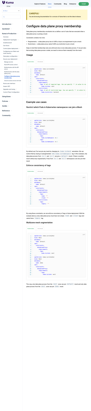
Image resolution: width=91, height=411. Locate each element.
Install (84, 4)
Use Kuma (6, 45)
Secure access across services (12, 80)
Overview (5, 37)
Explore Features (40, 4)
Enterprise (72, 4)
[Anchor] (24, 26)
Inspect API (6, 86)
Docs (49, 4)
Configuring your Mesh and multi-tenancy (11, 52)
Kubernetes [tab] (30, 61)
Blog (65, 4)
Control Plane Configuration (11, 92)
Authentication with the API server (11, 68)
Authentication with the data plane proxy (11, 72)
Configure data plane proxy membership (12, 77)
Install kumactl (7, 43)
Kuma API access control (11, 64)
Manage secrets (8, 62)
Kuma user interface (9, 83)
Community (57, 4)
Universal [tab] (40, 61)
